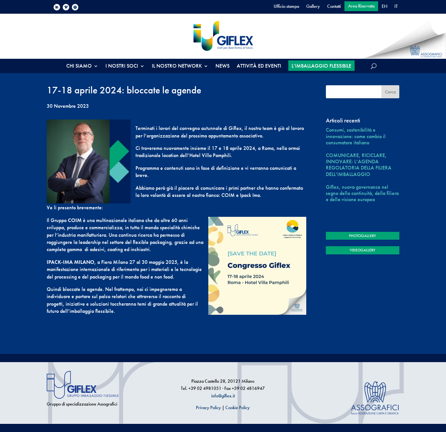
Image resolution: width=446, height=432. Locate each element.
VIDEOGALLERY (362, 250)
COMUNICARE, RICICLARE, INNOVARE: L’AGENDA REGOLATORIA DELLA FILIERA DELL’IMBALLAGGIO (358, 164)
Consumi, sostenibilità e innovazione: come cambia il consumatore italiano (356, 136)
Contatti (334, 6)
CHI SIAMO (79, 66)
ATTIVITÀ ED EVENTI (259, 66)
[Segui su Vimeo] (66, 7)
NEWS (222, 66)
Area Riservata (361, 6)
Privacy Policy (208, 407)
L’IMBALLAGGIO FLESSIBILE (321, 65)
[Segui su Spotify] (75, 7)
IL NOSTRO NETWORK (177, 66)
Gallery (313, 6)
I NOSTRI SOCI (121, 66)
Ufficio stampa (286, 6)
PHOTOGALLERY (362, 235)
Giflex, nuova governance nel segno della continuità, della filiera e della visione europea (362, 193)
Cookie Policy (237, 407)
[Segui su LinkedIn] (57, 7)
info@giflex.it (223, 396)
